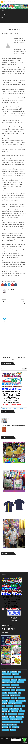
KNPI (12, 679)
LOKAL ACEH (5, 727)
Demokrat (4, 703)
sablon (3, 695)
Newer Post (6, 357)
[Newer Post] (3, 301)
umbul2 (11, 724)
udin (3, 708)
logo (3, 700)
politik (19, 706)
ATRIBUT (4, 679)
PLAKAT (10, 721)
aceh (12, 698)
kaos (14, 674)
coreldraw (4, 711)
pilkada (13, 711)
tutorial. (19, 682)
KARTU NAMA (13, 695)
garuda (4, 729)
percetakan (12, 700)
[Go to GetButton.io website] (24, 742)
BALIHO (20, 679)
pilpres (13, 690)
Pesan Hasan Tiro (10, 281)
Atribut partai (14, 671)
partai (11, 706)
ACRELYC (4, 719)
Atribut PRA (11, 714)
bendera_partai (5, 677)
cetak (3, 706)
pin (20, 690)
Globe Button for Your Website (9, 416)
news (16, 677)
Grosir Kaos (5, 674)
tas (3, 714)
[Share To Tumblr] (15, 284)
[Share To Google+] (2, 284)
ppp (10, 716)
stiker (3, 682)
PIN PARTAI (3, 14)
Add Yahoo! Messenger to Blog (14, 418)
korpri (18, 721)
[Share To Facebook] (5, 284)
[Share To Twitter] (9, 284)
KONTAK (3, 17)
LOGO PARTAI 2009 (15, 719)
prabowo (18, 716)
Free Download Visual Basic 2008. (15, 428)
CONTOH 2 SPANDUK (14, 708)
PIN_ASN (4, 698)
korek (3, 716)
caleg (3, 687)
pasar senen (13, 687)
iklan (19, 714)
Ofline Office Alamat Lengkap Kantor (9, 21)
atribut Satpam (15, 703)
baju (20, 698)
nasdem (13, 684)
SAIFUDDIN (11, 290)
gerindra (4, 684)
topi (11, 682)
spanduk (4, 690)
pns (20, 711)
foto (21, 700)
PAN (3, 721)
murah (3, 724)
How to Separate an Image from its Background (13, 425)
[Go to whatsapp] (24, 740)
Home (2, 10)
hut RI (11, 729)
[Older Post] (24, 303)
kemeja (4, 671)
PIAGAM (14, 727)
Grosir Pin (4, 692)
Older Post (22, 357)
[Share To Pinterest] (12, 284)
